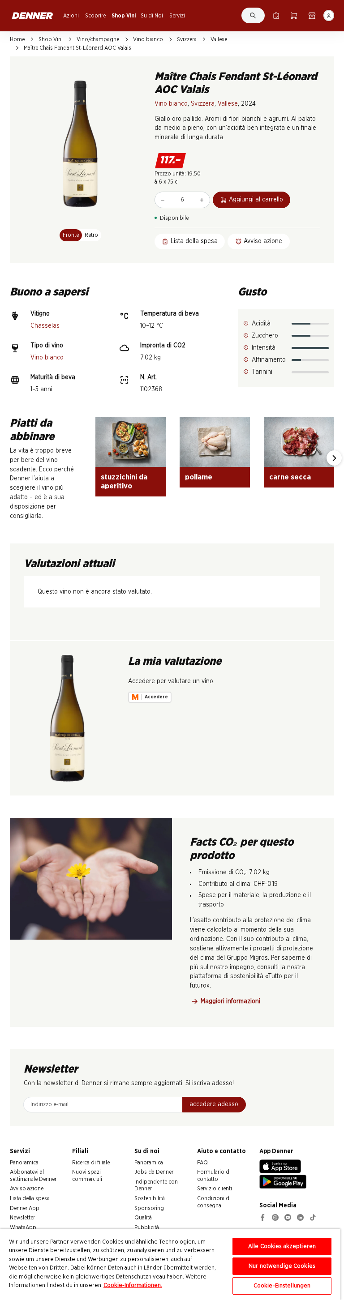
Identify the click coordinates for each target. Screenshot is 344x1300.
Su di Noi (152, 15)
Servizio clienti (214, 1188)
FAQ (202, 1162)
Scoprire (95, 15)
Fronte (71, 235)
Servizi (177, 15)
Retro (91, 235)
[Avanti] (334, 458)
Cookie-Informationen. (132, 1285)
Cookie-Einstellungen (282, 1286)
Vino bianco (148, 39)
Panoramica (24, 1162)
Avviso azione (26, 1188)
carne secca (290, 477)
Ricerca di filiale (91, 1162)
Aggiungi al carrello (256, 200)
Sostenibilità (149, 1198)
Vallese (219, 39)
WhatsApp (23, 1227)
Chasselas (45, 326)
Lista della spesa (30, 1198)
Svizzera (187, 39)
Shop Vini (124, 15)
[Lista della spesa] (276, 15)
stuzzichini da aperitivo (124, 481)
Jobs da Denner (153, 1172)
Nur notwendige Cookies (282, 1266)
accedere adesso (213, 1104)
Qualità (143, 1217)
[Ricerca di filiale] (312, 15)
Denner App (24, 1208)
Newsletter (22, 1217)
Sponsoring (149, 1208)
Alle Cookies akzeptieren (282, 1246)
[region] (170, 1264)
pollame (198, 477)
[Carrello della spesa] (294, 15)
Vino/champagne (98, 39)
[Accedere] (329, 15)
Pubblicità (146, 1227)
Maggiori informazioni (230, 1001)
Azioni (71, 15)
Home (17, 39)
